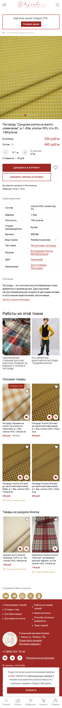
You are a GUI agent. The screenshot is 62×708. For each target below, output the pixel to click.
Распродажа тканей (15, 605)
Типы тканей (41, 625)
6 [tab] (37, 115)
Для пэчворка (38, 265)
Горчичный (37, 259)
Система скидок (13, 614)
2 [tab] (27, 115)
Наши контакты (42, 613)
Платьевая (37, 268)
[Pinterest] (30, 596)
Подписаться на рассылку (40, 658)
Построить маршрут (30, 644)
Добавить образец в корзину (26, 177)
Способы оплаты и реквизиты (44, 619)
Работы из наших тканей (43, 607)
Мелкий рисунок (39, 254)
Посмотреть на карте (30, 640)
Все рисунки (37, 251)
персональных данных (40, 676)
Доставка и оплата (14, 618)
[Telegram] (14, 596)
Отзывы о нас (11, 609)
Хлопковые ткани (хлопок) (20, 32)
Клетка (49, 251)
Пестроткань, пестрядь (43, 245)
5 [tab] (34, 115)
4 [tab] (32, 115)
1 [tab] (25, 115)
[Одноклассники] (39, 596)
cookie (11, 676)
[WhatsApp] (22, 596)
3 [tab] (30, 115)
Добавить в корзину (27, 168)
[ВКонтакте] (6, 596)
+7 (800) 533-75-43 (13, 651)
